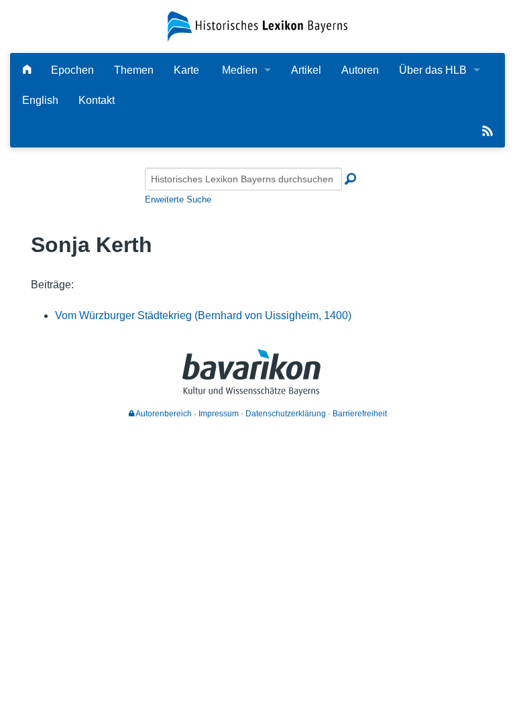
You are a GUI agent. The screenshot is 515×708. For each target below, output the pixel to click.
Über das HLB (433, 70)
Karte (186, 70)
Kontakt (96, 100)
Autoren (360, 70)
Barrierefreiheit (360, 414)
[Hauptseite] (27, 70)
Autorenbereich (163, 414)
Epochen (72, 70)
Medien (240, 70)
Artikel (306, 70)
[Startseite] (257, 26)
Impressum (218, 414)
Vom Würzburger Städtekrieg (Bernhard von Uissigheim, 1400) (203, 315)
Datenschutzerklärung (285, 414)
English (40, 100)
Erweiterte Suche (178, 199)
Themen (134, 70)
